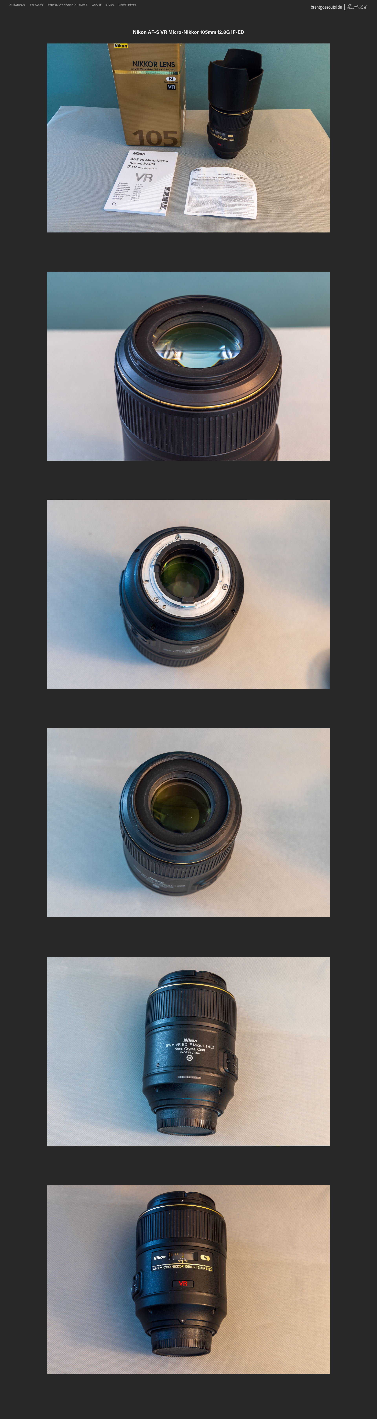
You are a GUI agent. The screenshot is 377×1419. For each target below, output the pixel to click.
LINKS (110, 5)
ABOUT (96, 5)
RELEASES (36, 5)
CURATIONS (17, 5)
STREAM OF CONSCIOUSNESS (67, 5)
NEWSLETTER (127, 5)
